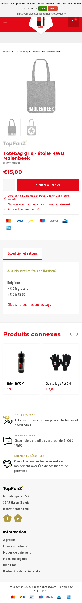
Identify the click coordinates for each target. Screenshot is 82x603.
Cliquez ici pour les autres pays (29, 304)
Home (6, 51)
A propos (9, 540)
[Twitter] (18, 520)
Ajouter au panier (48, 185)
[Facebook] (7, 520)
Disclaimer (10, 565)
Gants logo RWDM (58, 383)
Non (52, 8)
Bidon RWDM (15, 383)
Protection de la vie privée (21, 571)
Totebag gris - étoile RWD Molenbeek (37, 51)
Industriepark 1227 (16, 496)
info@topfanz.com (16, 509)
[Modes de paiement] (8, 221)
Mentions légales (15, 558)
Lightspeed (41, 590)
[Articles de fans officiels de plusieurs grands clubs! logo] (13, 488)
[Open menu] (5, 21)
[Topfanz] (15, 144)
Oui (43, 8)
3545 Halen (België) (16, 502)
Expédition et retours (22, 253)
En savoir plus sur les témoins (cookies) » (42, 13)
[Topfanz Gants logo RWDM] (61, 362)
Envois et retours (15, 546)
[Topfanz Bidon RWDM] (21, 362)
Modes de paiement (17, 552)
